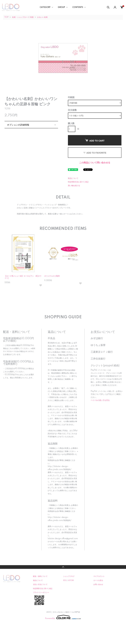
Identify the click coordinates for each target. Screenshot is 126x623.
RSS (65, 580)
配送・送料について (40, 576)
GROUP (61, 7)
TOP (6, 17)
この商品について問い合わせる (94, 162)
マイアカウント (99, 576)
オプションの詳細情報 (18, 124)
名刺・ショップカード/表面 (23, 17)
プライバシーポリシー (41, 592)
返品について (73, 178)
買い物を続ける (74, 186)
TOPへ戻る (63, 567)
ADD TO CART (96, 140)
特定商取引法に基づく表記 (78, 182)
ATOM (71, 580)
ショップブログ (68, 576)
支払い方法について (40, 584)
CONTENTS (77, 7)
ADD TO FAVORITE (96, 152)
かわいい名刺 (42, 17)
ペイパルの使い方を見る (100, 400)
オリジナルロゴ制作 (52, 276)
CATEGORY (45, 7)
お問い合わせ (98, 584)
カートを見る (98, 580)
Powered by (50, 618)
